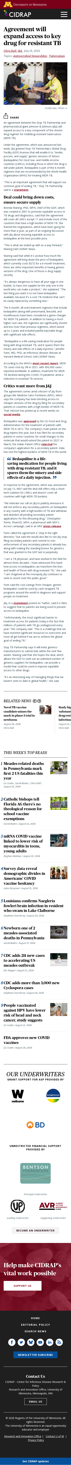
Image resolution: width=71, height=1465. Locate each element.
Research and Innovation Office (22, 1436)
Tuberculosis (57, 56)
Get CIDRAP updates (35, 1461)
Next (39, 701)
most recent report (45, 363)
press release (52, 526)
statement (20, 603)
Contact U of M (55, 1436)
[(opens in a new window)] (26, 4)
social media (12, 414)
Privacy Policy (36, 1440)
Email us (35, 1401)
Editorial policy (35, 1324)
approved (29, 421)
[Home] (17, 13)
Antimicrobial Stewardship (30, 56)
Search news (36, 1331)
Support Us (22, 1286)
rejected (46, 444)
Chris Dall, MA (13, 51)
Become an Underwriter (35, 1230)
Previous (35, 701)
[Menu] (64, 15)
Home (35, 1318)
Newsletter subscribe (35, 1355)
